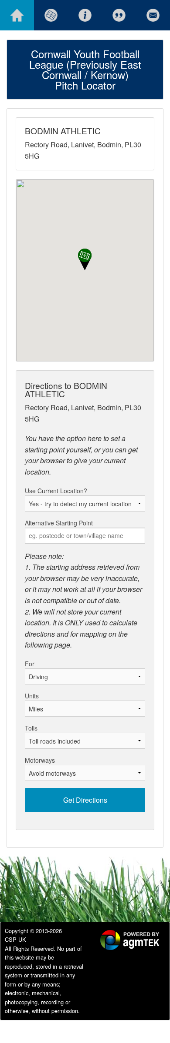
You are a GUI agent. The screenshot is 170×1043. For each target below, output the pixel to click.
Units (32, 695)
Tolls (31, 728)
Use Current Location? (56, 490)
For (29, 663)
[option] (124, 941)
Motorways (40, 760)
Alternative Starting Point (59, 522)
